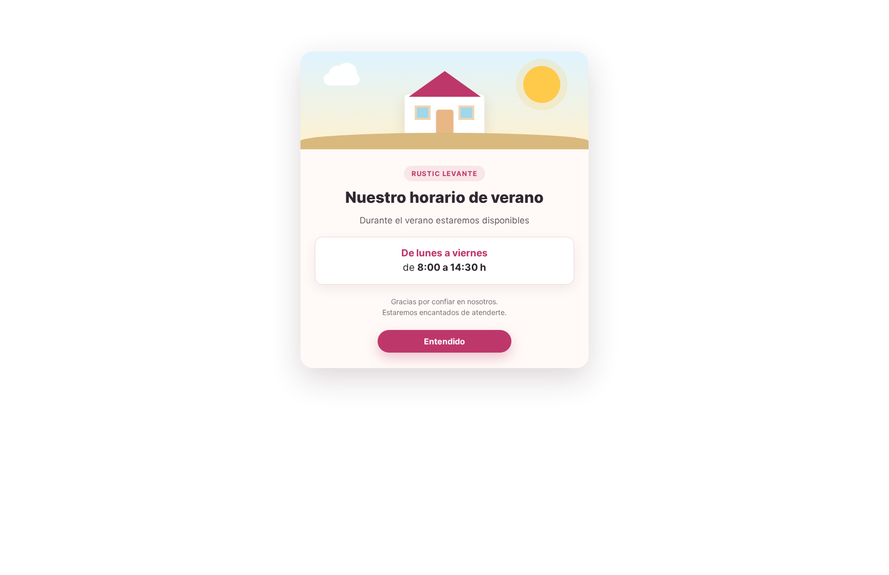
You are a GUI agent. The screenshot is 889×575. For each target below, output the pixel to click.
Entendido (444, 341)
